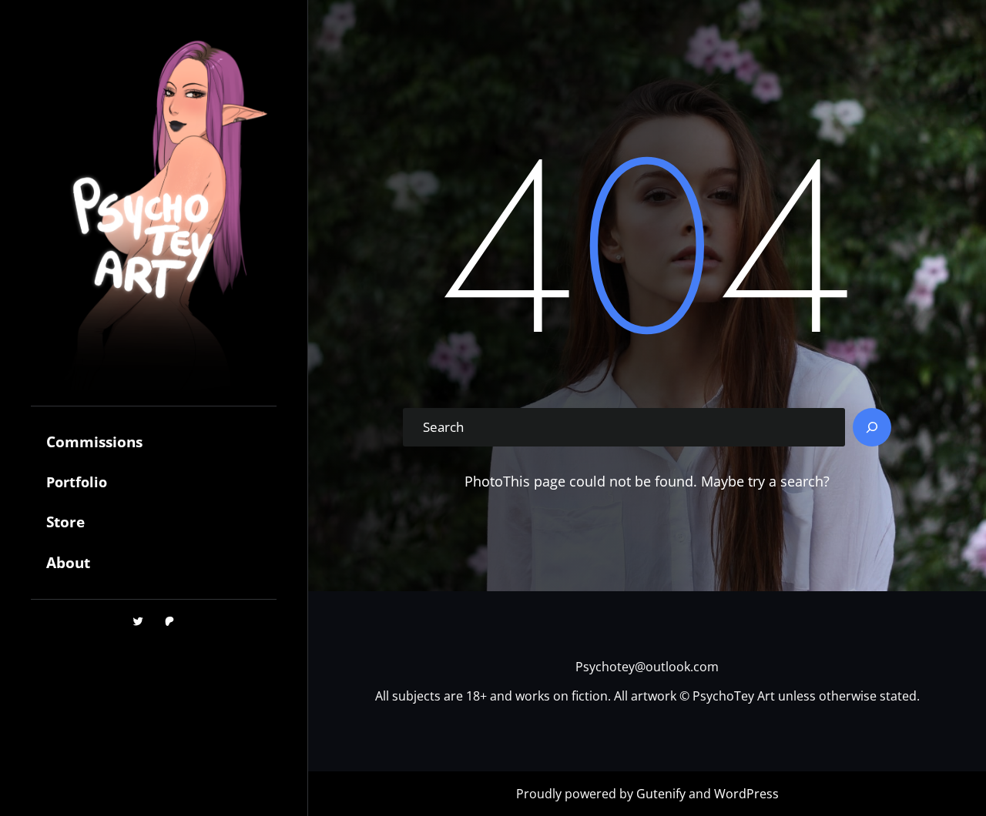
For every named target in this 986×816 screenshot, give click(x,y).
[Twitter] (138, 621)
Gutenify (662, 793)
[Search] (872, 427)
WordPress (746, 793)
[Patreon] (169, 621)
